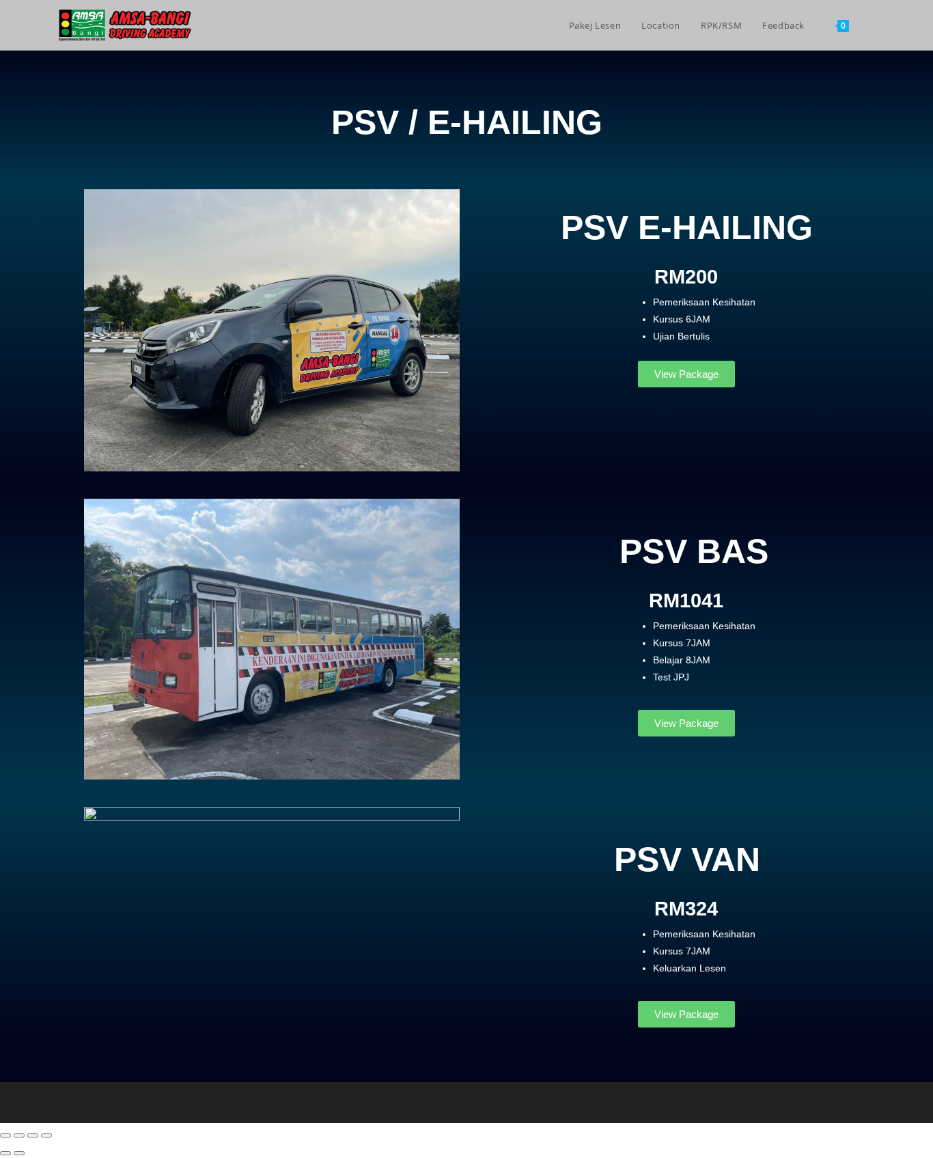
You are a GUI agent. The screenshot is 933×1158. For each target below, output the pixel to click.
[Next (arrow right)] (19, 1153)
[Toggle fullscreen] (19, 1135)
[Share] (32, 1135)
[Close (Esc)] (46, 1135)
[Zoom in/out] (5, 1135)
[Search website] (873, 25)
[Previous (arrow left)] (5, 1153)
